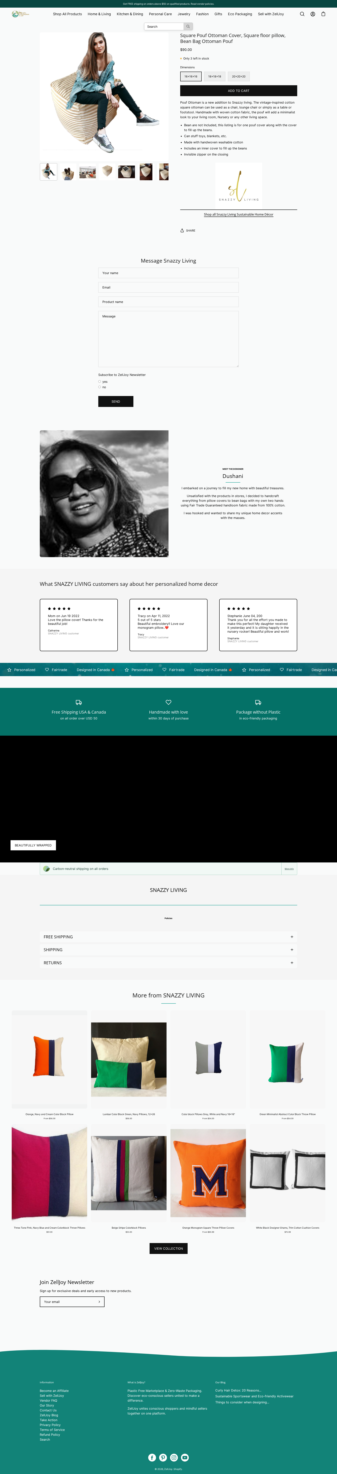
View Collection (168, 1248)
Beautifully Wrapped (33, 845)
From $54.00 (208, 1118)
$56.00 (129, 1118)
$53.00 (129, 1232)
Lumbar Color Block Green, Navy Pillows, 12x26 (129, 1114)
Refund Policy (50, 1435)
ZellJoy (168, 1469)
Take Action (48, 1420)
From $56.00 (49, 1118)
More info (289, 869)
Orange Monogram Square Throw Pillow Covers (208, 1227)
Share (190, 230)
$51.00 (49, 1232)
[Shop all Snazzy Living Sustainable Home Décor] (238, 186)
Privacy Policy (50, 1425)
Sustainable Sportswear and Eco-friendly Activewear (254, 1396)
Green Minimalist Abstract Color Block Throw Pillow (288, 1114)
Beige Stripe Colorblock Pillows (129, 1227)
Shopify (178, 1469)
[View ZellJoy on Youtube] (185, 1458)
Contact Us (48, 1410)
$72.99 (288, 1232)
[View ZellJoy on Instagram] (174, 1458)
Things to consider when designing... (242, 1402)
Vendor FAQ (48, 1400)
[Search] (188, 26)
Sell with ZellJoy (52, 1396)
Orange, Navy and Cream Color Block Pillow (50, 1114)
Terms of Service (52, 1430)
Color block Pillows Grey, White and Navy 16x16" (208, 1114)
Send (116, 401)
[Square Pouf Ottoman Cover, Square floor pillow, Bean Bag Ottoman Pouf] (48, 172)
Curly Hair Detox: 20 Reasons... (238, 1390)
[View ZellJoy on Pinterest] (163, 1458)
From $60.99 (208, 1232)
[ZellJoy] (20, 14)
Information (47, 1382)
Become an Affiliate (54, 1391)
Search (45, 1439)
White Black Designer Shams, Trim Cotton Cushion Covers (287, 1227)
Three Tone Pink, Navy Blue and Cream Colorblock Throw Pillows (49, 1227)
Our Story (47, 1405)
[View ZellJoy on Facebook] (152, 1458)
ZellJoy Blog (49, 1415)
